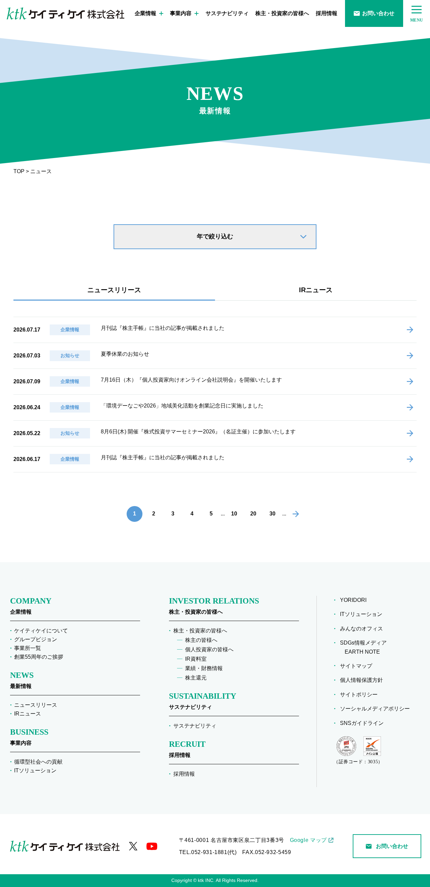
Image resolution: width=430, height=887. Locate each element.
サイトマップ (356, 666)
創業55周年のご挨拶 (38, 657)
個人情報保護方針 (361, 680)
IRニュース (316, 290)
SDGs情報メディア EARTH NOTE (363, 647)
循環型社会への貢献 (38, 762)
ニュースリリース (114, 290)
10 (234, 513)
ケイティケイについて (41, 630)
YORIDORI (353, 600)
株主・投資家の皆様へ (282, 13)
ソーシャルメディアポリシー (375, 708)
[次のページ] (296, 514)
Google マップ (308, 840)
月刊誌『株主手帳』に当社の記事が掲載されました (162, 328)
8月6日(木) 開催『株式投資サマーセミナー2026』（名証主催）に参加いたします (198, 431)
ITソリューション (35, 770)
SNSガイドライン (362, 723)
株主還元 (196, 678)
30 (272, 513)
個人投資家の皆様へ (209, 649)
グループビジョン (35, 639)
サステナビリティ (227, 13)
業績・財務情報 (204, 668)
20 (253, 513)
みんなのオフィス (361, 628)
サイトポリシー (359, 694)
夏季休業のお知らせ (125, 354)
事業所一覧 (27, 648)
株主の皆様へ (201, 640)
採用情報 (326, 13)
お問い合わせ (378, 13)
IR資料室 (196, 659)
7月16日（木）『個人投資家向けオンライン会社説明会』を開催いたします (191, 380)
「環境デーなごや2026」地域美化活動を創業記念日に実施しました (182, 406)
